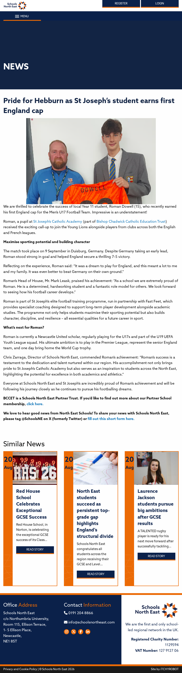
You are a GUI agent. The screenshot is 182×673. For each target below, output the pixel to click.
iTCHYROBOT (169, 669)
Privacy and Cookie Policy (20, 669)
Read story (35, 549)
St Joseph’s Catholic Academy (57, 222)
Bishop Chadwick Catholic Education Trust (131, 222)
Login (159, 3)
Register (121, 3)
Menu (24, 16)
